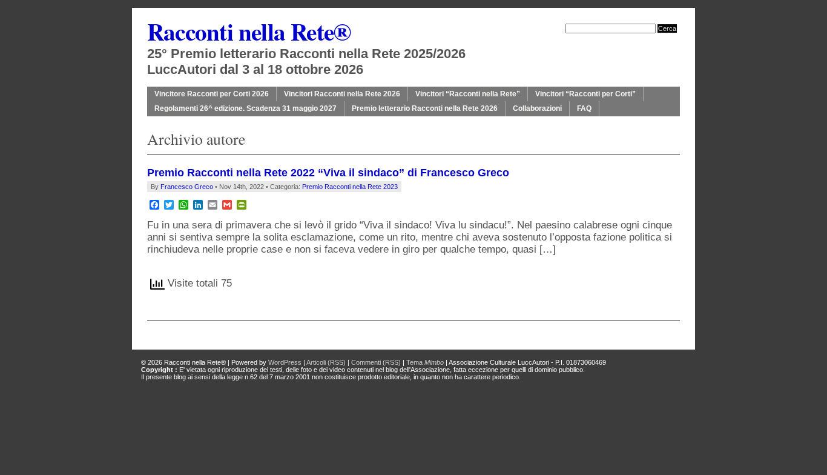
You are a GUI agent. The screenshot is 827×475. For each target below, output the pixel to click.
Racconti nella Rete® (249, 31)
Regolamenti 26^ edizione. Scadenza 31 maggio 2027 (245, 108)
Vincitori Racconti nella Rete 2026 (342, 94)
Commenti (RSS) (376, 362)
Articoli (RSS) (326, 362)
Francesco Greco (186, 186)
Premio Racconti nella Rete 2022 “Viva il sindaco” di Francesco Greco (328, 173)
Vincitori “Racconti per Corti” (585, 94)
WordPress (284, 362)
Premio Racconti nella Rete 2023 (350, 186)
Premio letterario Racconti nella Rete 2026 (425, 108)
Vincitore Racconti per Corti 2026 (211, 94)
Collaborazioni (537, 108)
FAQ (584, 108)
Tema (425, 362)
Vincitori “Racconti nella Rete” (467, 94)
